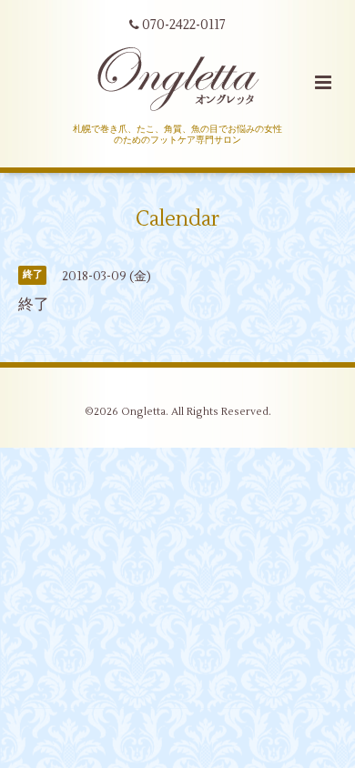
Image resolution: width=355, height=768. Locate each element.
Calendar (177, 219)
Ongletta (143, 412)
